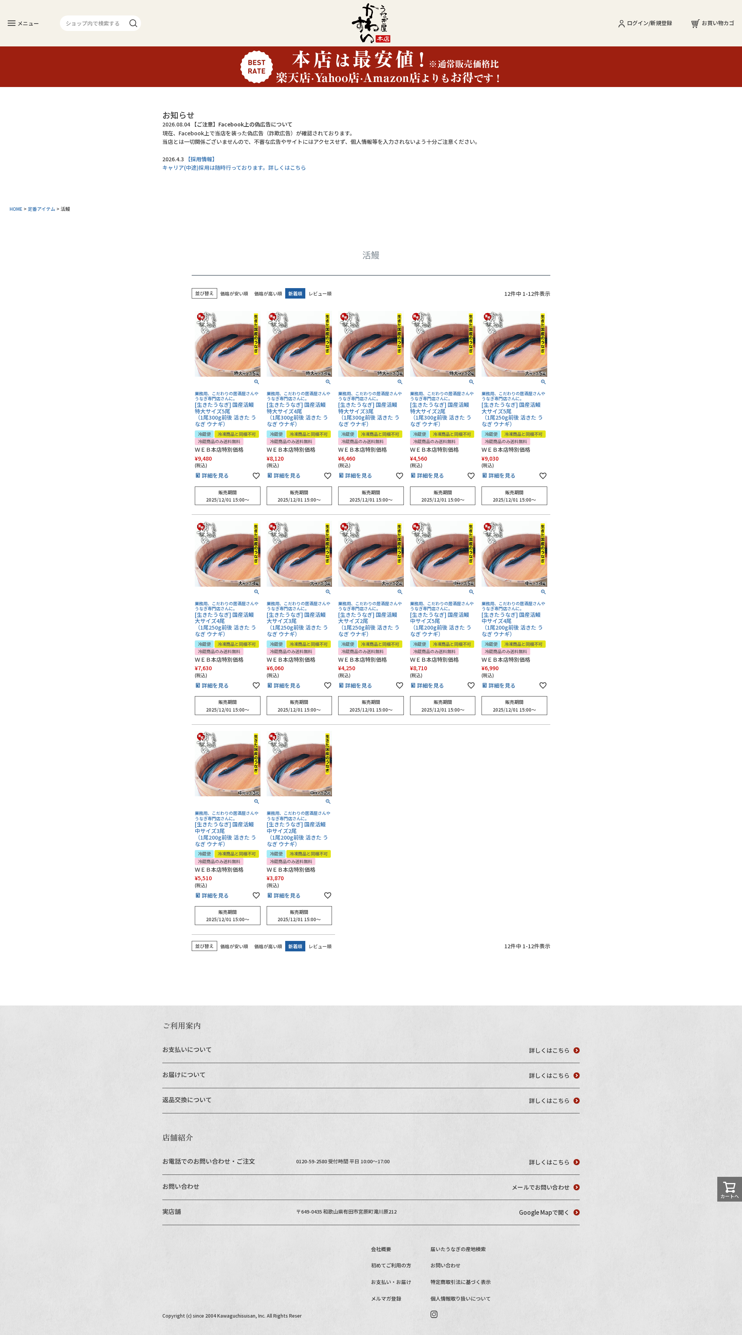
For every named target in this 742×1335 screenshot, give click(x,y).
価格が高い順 (268, 293)
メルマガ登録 (386, 1298)
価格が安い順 (234, 293)
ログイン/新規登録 (649, 23)
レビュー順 (320, 293)
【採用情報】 (201, 159)
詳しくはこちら (549, 1050)
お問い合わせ (446, 1265)
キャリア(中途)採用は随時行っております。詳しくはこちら (234, 167)
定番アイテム (41, 208)
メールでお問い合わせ (541, 1187)
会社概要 (381, 1249)
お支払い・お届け (391, 1281)
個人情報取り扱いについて (461, 1298)
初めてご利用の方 (391, 1265)
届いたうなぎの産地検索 (458, 1249)
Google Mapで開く (544, 1212)
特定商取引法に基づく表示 (461, 1281)
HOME (16, 208)
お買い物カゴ (718, 23)
